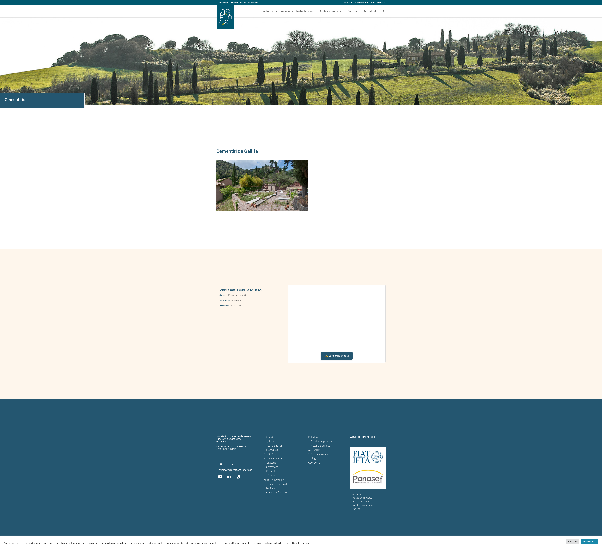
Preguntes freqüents (277, 492)
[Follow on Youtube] (220, 476)
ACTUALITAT (315, 450)
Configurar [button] (573, 541)
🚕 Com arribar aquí (337, 355)
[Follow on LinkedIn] (229, 476)
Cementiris (15, 99)
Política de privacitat (362, 497)
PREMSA (313, 437)
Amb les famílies (330, 11)
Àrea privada (377, 2)
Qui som (270, 441)
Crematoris (272, 467)
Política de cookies (361, 501)
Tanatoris (271, 462)
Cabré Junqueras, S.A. (250, 289)
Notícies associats (320, 454)
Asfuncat (269, 11)
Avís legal (356, 493)
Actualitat (370, 11)
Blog (313, 458)
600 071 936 (226, 464)
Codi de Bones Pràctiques (274, 448)
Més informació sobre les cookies (364, 507)
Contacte (348, 2)
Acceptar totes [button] (589, 541)
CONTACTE (314, 462)
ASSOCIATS (270, 454)
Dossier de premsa (321, 441)
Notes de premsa (320, 445)
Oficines (270, 475)
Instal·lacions (304, 11)
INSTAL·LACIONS (273, 458)
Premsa (352, 11)
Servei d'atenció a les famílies (277, 486)
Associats (287, 11)
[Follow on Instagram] (237, 476)
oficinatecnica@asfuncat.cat (235, 470)
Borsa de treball (362, 2)
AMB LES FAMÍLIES (274, 480)
